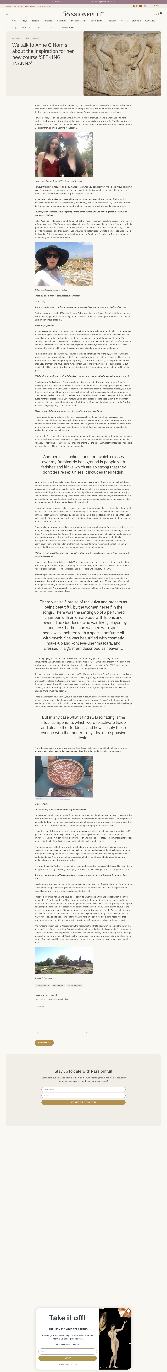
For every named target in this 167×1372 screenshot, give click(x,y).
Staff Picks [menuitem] (136, 21)
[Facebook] (134, 6)
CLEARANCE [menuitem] (150, 21)
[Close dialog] (128, 1311)
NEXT (67, 1358)
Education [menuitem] (111, 21)
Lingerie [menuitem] (35, 21)
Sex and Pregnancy (74, 986)
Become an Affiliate (44, 6)
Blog (14, 28)
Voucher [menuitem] (124, 21)
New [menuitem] (14, 21)
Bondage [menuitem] (48, 21)
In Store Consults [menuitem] (78, 21)
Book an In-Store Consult (14, 6)
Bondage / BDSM (42, 986)
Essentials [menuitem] (61, 21)
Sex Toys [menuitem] (23, 21)
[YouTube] (140, 6)
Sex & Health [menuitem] (96, 21)
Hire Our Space (30, 6)
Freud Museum (92, 221)
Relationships (58, 986)
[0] (159, 14)
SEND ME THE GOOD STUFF (83, 1102)
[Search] (8, 14)
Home (8, 28)
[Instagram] (137, 6)
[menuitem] (15, 6)
